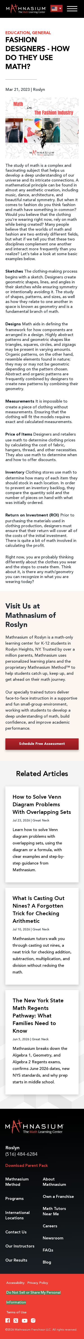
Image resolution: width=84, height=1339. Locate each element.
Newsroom (53, 1238)
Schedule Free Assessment (42, 744)
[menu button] (56, 8)
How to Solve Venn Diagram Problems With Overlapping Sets (42, 805)
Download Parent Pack (26, 1166)
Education (17, 33)
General (41, 33)
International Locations (17, 1215)
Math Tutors (54, 1211)
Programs (14, 1199)
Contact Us (16, 1232)
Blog (47, 1262)
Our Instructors (19, 1246)
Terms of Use (16, 1312)
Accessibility (15, 1283)
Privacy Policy (37, 1283)
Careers (50, 1226)
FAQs (48, 1250)
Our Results (16, 1260)
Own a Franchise (58, 1197)
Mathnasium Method (17, 1182)
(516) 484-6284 (21, 1154)
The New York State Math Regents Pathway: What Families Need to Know (38, 1016)
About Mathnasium (54, 1182)
